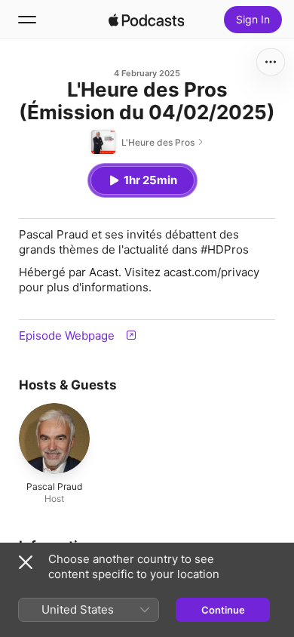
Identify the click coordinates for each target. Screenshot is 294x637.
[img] (146, 19)
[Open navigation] (27, 19)
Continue (223, 610)
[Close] (25, 562)
